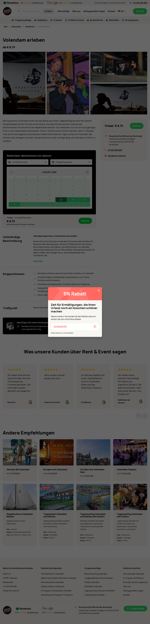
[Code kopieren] (95, 326)
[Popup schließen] (98, 290)
